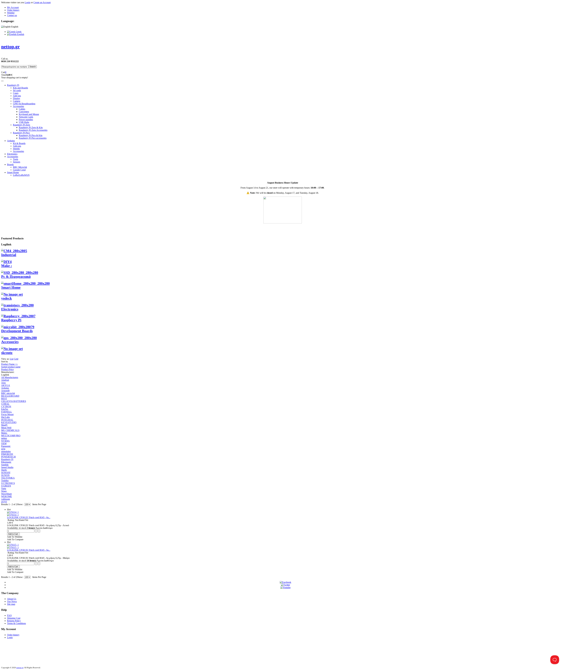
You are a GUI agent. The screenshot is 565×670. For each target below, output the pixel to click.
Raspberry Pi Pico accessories (32, 138)
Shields (16, 148)
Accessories (18, 106)
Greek (18, 31)
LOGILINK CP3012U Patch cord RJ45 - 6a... (28, 517)
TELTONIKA (8, 478)
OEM (3, 443)
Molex (4, 433)
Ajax (3, 382)
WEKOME (6, 496)
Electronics (12, 154)
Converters (24, 111)
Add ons (17, 95)
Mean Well (6, 427)
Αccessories (12, 156)
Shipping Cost (13, 618)
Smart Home (13, 172)
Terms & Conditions (16, 623)
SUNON (5, 475)
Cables (22, 109)
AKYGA (5, 385)
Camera (16, 101)
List (11, 359)
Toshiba (5, 480)
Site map (11, 604)
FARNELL (6, 412)
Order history (13, 10)
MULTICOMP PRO (10, 435)
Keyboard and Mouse (29, 114)
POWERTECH (8, 456)
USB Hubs (24, 122)
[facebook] (285, 582)
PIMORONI (7, 454)
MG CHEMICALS (10, 430)
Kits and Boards (20, 88)
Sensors (16, 162)
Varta (3, 488)
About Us (11, 599)
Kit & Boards (19, 143)
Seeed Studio (7, 467)
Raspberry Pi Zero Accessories (33, 130)
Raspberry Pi (13, 85)
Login (27, 2)
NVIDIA (5, 441)
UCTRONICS (8, 483)
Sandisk (5, 464)
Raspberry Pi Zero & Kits (31, 127)
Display (16, 98)
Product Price (7, 369)
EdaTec (4, 409)
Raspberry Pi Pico (21, 133)
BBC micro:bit (8, 393)
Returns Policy (14, 620)
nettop (4, 438)
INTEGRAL (7, 419)
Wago (4, 491)
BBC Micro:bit (20, 167)
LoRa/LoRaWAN (21, 175)
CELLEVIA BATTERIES (13, 401)
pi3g (3, 449)
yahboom (5, 499)
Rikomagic (6, 462)
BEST (4, 398)
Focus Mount (7, 414)
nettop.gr (19, 667)
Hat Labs (5, 417)
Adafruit (5, 380)
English (20, 34)
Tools (15, 159)
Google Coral (19, 170)
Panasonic (6, 446)
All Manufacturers (9, 377)
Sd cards (17, 90)
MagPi (4, 425)
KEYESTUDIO (8, 422)
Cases (15, 93)
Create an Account (42, 2)
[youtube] (285, 587)
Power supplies (26, 119)
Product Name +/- (9, 364)
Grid (16, 359)
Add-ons (17, 146)
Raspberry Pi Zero (21, 125)
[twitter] (285, 585)
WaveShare (6, 494)
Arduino (11, 140)
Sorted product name (10, 367)
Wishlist (10, 12)
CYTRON (6, 406)
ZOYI (4, 501)
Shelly (4, 470)
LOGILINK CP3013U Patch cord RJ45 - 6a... (28, 550)
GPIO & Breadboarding (24, 103)
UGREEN (6, 486)
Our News (12, 601)
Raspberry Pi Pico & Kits (30, 135)
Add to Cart (13, 534)
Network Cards (26, 117)
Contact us (12, 15)
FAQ (9, 615)
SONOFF (5, 472)
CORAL (5, 404)
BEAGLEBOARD (10, 396)
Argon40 (5, 390)
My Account (13, 7)
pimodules (6, 451)
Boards (10, 164)
